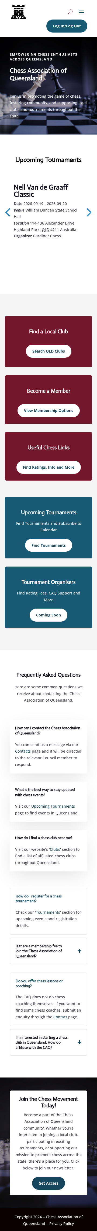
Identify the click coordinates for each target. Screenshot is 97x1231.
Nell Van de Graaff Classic (41, 191)
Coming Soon (48, 615)
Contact (60, 1016)
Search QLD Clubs (48, 351)
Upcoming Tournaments (53, 806)
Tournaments (48, 912)
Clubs (55, 849)
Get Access (48, 1183)
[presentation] (88, 211)
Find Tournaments (49, 545)
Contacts (23, 751)
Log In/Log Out (67, 25)
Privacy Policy (61, 1223)
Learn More (38, 250)
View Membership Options (48, 410)
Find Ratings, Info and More (48, 467)
